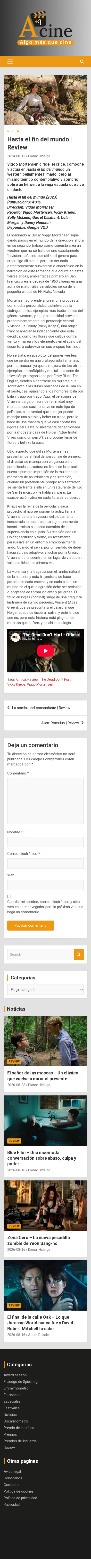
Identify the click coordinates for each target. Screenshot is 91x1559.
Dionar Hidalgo (39, 156)
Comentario (18, 773)
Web (10, 875)
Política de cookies (19, 1491)
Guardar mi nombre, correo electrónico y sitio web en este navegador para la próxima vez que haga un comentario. (45, 907)
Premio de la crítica (19, 1428)
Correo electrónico (23, 853)
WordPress (61, 1551)
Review (13, 131)
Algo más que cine (57, 1538)
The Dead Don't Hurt (55, 679)
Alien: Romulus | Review (60, 723)
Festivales (12, 1408)
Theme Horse (52, 1544)
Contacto (11, 1485)
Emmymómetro (16, 1388)
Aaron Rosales (39, 1335)
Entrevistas (12, 1395)
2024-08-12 (16, 156)
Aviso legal (12, 1471)
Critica (21, 679)
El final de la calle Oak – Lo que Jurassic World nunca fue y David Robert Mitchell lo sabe (40, 1323)
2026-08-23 (16, 1085)
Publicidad (12, 1504)
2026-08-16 (16, 1170)
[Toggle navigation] (10, 61)
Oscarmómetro (16, 1421)
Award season (15, 1375)
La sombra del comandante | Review (41, 708)
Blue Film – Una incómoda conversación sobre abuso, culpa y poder (41, 1158)
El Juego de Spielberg (21, 1381)
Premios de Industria (20, 1441)
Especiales (12, 1401)
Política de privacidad (20, 1498)
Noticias (16, 1009)
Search (79, 954)
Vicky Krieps (16, 684)
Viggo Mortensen (40, 684)
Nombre (15, 832)
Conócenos (13, 1478)
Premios (10, 1434)
